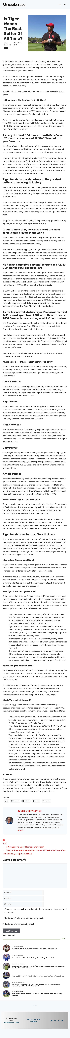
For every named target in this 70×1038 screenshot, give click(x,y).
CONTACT (33, 1021)
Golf (6, 48)
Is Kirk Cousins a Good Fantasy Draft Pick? (25, 847)
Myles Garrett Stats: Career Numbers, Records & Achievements (34, 949)
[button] (59, 4)
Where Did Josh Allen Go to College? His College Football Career (35, 958)
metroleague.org (11, 1022)
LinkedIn (21, 830)
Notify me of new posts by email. (19, 924)
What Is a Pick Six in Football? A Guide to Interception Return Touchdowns (38, 976)
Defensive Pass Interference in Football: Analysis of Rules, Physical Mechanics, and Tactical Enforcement (36, 985)
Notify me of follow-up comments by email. (24, 918)
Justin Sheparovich (30, 811)
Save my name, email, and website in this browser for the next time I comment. (36, 910)
